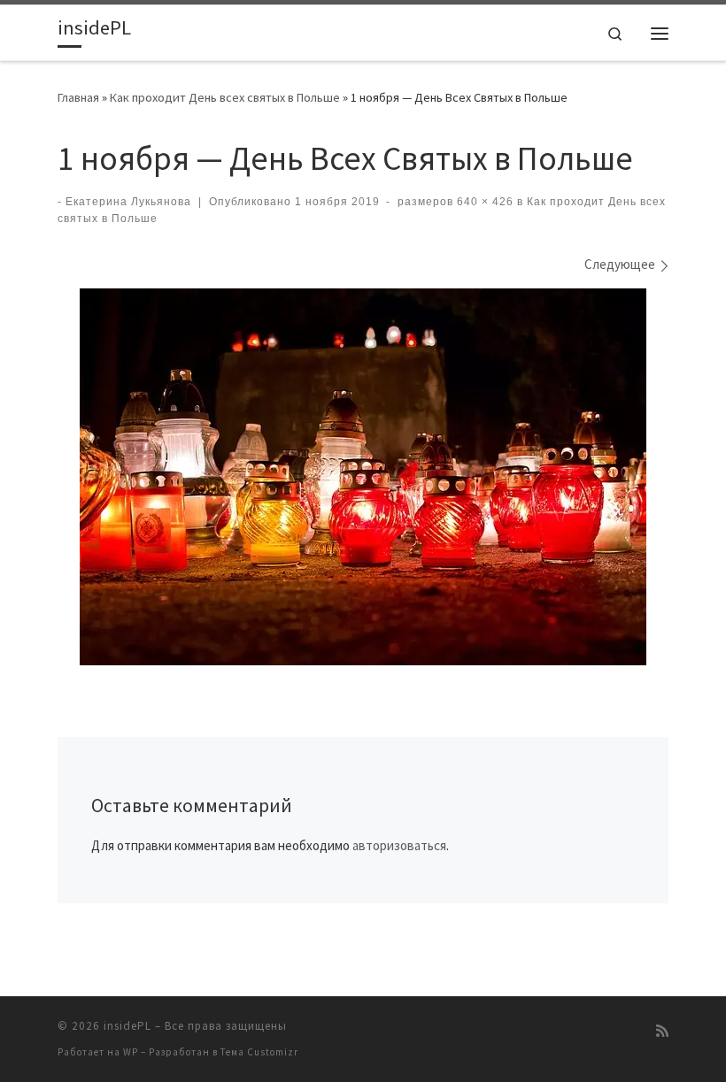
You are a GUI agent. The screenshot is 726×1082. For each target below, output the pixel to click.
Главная (78, 97)
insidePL (127, 1025)
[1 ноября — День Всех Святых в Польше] (363, 476)
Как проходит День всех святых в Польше (225, 97)
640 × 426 (483, 202)
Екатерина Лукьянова (128, 202)
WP (130, 1052)
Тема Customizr (259, 1052)
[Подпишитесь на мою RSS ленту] (662, 1031)
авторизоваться (399, 845)
